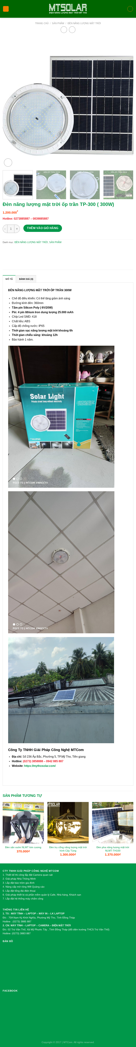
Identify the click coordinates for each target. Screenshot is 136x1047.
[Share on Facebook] (14, 250)
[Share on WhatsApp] (6, 250)
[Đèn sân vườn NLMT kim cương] (23, 822)
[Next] (126, 102)
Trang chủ (42, 23)
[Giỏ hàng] (130, 9)
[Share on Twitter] (21, 250)
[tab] (9, 279)
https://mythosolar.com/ (40, 765)
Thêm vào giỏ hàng (42, 228)
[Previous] (10, 102)
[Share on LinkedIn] (44, 250)
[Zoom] (8, 162)
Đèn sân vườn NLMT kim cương (23, 847)
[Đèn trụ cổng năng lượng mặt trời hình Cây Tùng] (68, 822)
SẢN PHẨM (58, 23)
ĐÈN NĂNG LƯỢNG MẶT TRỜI (84, 23)
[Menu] (6, 9)
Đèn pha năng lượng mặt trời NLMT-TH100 (113, 849)
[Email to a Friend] (29, 250)
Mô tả (9, 279)
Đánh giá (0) (26, 279)
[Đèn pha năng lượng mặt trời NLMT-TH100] (112, 822)
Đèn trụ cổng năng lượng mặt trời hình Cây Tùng (68, 849)
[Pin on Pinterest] (37, 250)
